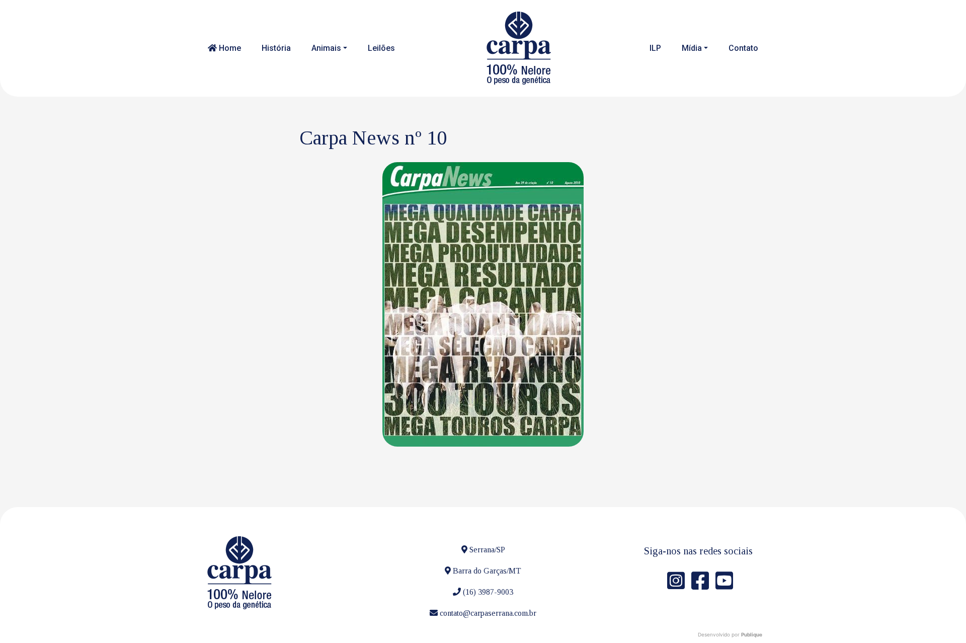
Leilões (381, 48)
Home (229, 48)
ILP (655, 48)
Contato (743, 48)
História (276, 48)
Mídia (692, 48)
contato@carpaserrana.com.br (488, 613)
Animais (326, 48)
